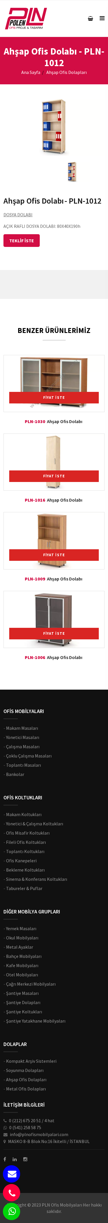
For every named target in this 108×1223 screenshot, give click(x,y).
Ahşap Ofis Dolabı (64, 421)
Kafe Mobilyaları (22, 965)
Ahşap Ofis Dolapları (26, 1079)
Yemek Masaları (21, 928)
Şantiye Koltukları (24, 1011)
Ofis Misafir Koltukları (28, 833)
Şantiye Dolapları (23, 1002)
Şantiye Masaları (22, 993)
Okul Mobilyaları (22, 938)
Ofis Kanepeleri (21, 860)
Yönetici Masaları (22, 737)
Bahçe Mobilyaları (23, 956)
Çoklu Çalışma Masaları (29, 756)
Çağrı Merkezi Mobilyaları (31, 984)
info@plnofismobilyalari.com (39, 1134)
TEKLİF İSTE (21, 240)
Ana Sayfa (30, 72)
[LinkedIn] (15, 1159)
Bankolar (15, 774)
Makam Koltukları (23, 814)
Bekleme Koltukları (25, 870)
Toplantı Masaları (23, 765)
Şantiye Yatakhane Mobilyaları (35, 1021)
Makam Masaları (22, 728)
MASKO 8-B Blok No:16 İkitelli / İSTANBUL (49, 1141)
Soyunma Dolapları (24, 1070)
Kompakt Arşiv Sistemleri (31, 1061)
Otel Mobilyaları (22, 975)
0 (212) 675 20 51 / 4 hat (31, 1120)
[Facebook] (4, 1159)
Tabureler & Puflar (24, 888)
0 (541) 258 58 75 (25, 1127)
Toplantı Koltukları (25, 851)
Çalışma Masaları (22, 746)
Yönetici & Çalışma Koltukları (34, 823)
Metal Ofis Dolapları (26, 1089)
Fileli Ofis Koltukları (26, 842)
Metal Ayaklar (19, 947)
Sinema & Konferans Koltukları (36, 879)
